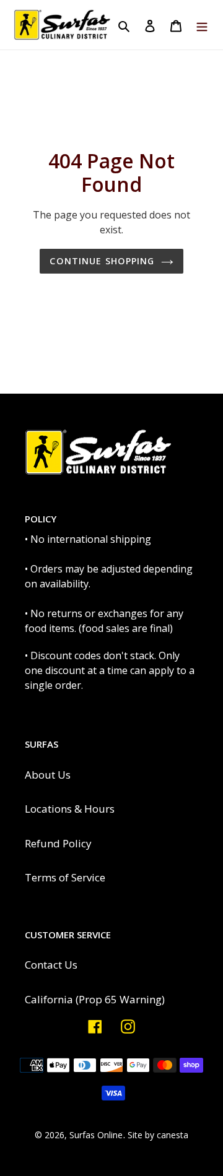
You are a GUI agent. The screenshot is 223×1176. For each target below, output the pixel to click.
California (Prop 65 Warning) (95, 999)
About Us (48, 774)
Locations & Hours (70, 809)
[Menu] (202, 25)
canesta (172, 1135)
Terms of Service (65, 877)
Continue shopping (102, 261)
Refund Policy (58, 843)
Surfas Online (96, 1135)
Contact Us (51, 965)
